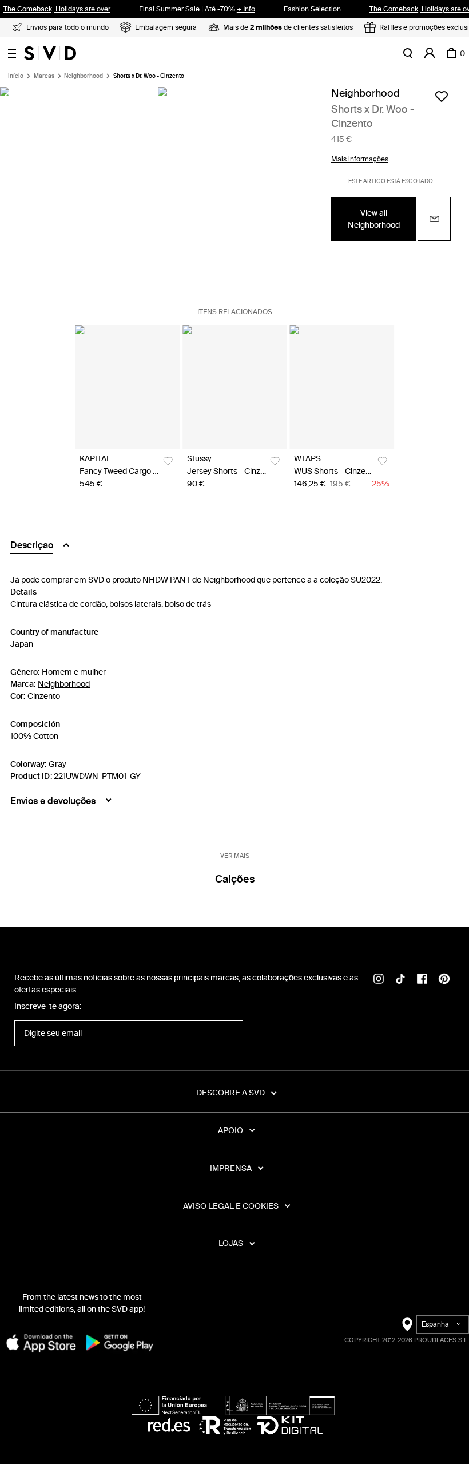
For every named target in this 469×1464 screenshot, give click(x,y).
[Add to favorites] (441, 96)
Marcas (44, 76)
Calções (235, 879)
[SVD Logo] (50, 53)
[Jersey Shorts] (234, 387)
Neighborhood (83, 76)
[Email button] (434, 219)
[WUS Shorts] (341, 387)
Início (15, 76)
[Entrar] (429, 53)
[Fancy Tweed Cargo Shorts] (127, 387)
